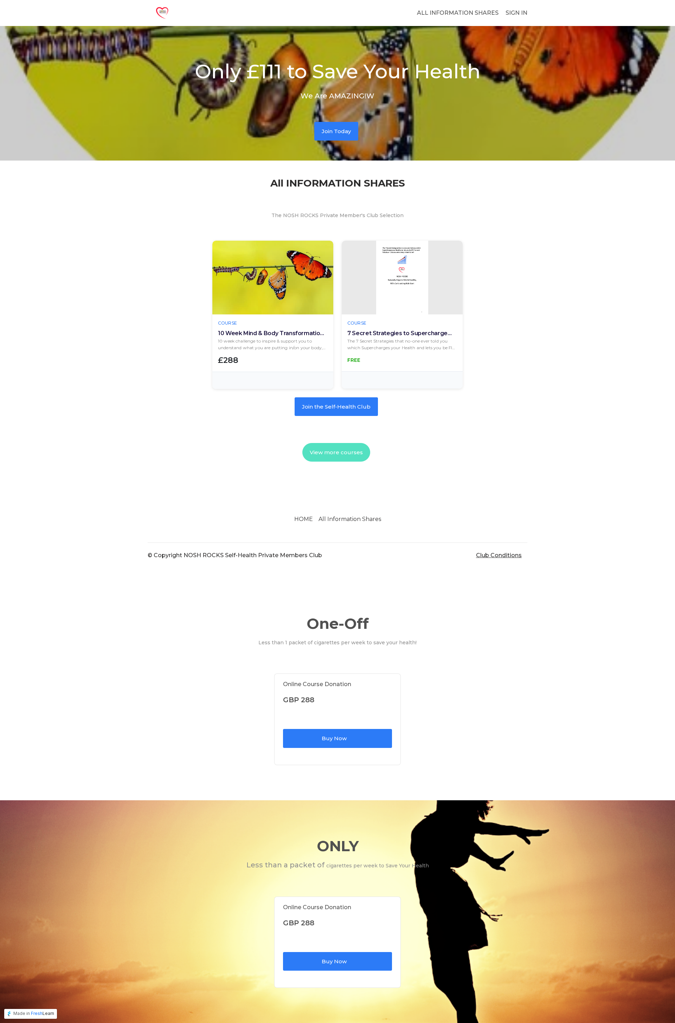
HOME (303, 519)
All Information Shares (350, 519)
